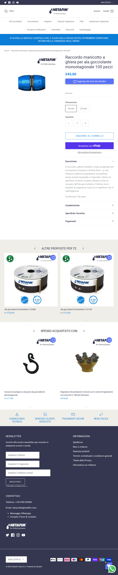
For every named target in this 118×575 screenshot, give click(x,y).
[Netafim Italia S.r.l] (59, 11)
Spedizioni (78, 442)
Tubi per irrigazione (65, 21)
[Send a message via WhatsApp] (112, 569)
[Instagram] (13, 2)
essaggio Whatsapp (21, 513)
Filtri (82, 21)
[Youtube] (17, 2)
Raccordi (70, 30)
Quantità (69, 117)
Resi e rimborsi (80, 447)
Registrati (15, 482)
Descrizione (71, 161)
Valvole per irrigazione (99, 21)
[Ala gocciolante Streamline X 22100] (87, 279)
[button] (89, 81)
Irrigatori (48, 21)
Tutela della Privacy (82, 460)
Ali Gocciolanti (15, 21)
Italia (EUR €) (106, 2)
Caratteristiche (72, 205)
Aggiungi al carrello (89, 136)
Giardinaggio (85, 30)
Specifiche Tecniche (75, 213)
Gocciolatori (32, 21)
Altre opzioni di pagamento (89, 152)
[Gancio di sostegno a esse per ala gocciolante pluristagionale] (31, 362)
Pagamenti (70, 221)
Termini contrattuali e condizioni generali (92, 456)
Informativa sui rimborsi (84, 465)
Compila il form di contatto (23, 517)
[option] (31, 82)
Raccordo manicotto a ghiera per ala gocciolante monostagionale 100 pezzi (41, 51)
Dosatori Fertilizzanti (36, 30)
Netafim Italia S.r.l (19, 567)
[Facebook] (9, 2)
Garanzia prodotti (81, 451)
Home (6, 51)
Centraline (55, 30)
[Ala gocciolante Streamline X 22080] (31, 279)
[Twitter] (5, 2)
